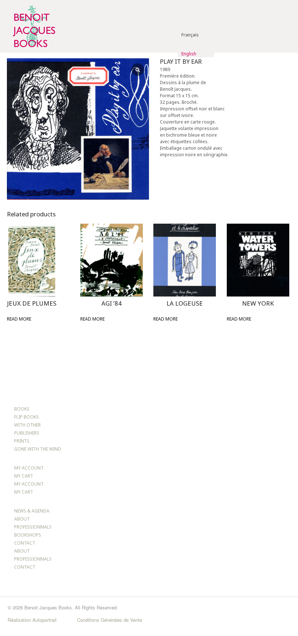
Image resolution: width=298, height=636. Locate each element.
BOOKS (21, 409)
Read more (19, 319)
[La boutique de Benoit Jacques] (33, 49)
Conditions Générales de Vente (109, 619)
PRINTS (21, 441)
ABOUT (22, 519)
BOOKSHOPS (27, 535)
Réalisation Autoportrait (32, 619)
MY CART (23, 476)
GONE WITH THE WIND (37, 449)
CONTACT (24, 543)
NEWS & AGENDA (31, 511)
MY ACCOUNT (29, 468)
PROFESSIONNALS (33, 527)
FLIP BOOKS (26, 417)
